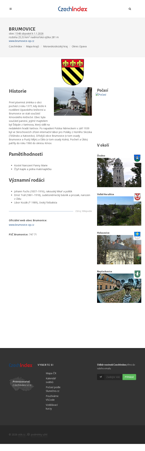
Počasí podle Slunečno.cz (53, 389)
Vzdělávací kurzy (52, 406)
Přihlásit (129, 377)
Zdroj (78, 211)
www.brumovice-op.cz (21, 41)
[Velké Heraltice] (119, 211)
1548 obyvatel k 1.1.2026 (29, 33)
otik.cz (21, 434)
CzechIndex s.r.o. (22, 385)
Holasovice (103, 233)
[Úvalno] (119, 172)
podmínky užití (39, 434)
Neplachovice (104, 271)
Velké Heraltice (105, 194)
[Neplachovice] (119, 288)
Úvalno (101, 155)
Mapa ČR (51, 373)
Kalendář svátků (51, 380)
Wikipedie (87, 211)
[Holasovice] (119, 249)
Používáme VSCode (52, 397)
